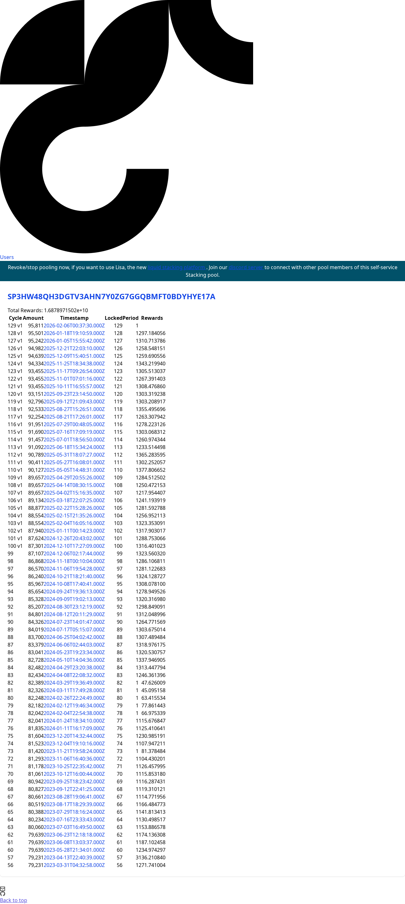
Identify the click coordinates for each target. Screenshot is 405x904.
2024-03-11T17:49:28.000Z (74, 690)
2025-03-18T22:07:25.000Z (74, 500)
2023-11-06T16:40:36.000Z (74, 758)
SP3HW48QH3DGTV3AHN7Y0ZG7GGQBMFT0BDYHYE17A (111, 296)
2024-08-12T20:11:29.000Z (74, 614)
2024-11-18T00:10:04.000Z (74, 561)
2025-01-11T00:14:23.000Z (74, 530)
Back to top (13, 900)
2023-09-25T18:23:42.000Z (74, 781)
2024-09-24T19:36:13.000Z (74, 591)
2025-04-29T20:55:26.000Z (74, 477)
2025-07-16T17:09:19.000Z (74, 431)
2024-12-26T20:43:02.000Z (74, 538)
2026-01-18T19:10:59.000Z (74, 333)
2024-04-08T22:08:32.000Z (74, 675)
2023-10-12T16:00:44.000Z (74, 773)
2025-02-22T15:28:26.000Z (74, 507)
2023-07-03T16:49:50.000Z (74, 827)
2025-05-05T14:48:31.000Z (74, 469)
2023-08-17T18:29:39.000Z (74, 804)
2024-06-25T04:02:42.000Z (74, 637)
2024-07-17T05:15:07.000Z (74, 629)
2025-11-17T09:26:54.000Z (74, 371)
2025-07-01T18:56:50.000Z (74, 439)
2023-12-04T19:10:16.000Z (74, 743)
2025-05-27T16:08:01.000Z (74, 462)
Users (7, 257)
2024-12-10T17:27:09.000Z (74, 545)
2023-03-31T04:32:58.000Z (74, 865)
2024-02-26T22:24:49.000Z (74, 697)
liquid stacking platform (177, 267)
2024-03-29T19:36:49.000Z (74, 682)
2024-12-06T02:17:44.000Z (74, 553)
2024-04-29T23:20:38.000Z (74, 667)
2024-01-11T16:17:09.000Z (74, 728)
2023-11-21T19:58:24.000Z (74, 751)
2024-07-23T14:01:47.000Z (74, 621)
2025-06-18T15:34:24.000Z (74, 447)
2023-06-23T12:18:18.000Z (74, 834)
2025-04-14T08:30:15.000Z (74, 485)
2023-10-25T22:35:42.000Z (74, 766)
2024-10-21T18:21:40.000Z (74, 576)
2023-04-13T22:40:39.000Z (74, 857)
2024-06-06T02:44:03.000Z (74, 644)
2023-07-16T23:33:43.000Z (74, 819)
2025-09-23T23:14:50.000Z (74, 393)
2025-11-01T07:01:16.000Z (74, 378)
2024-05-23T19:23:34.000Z (74, 652)
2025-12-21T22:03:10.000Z (74, 348)
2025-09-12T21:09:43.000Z (74, 401)
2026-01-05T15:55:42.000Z (74, 340)
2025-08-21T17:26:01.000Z (74, 416)
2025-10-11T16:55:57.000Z (74, 386)
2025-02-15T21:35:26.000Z (74, 515)
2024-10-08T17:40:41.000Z (74, 583)
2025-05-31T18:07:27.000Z (74, 454)
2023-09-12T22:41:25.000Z (74, 789)
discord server (247, 267)
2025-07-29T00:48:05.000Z (74, 424)
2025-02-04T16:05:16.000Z (74, 523)
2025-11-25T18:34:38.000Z (74, 363)
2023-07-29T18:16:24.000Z (74, 811)
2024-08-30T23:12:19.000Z (74, 606)
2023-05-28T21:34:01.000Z (74, 849)
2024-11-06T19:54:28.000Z (74, 568)
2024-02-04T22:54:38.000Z (74, 713)
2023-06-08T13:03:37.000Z (74, 842)
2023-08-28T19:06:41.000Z (74, 796)
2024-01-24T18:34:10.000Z (74, 720)
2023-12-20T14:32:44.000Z (74, 735)
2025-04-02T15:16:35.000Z (74, 492)
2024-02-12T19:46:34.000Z (74, 705)
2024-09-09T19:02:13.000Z (74, 599)
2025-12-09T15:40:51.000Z (74, 355)
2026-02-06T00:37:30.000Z (74, 325)
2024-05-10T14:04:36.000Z (74, 659)
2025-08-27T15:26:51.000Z (74, 409)
